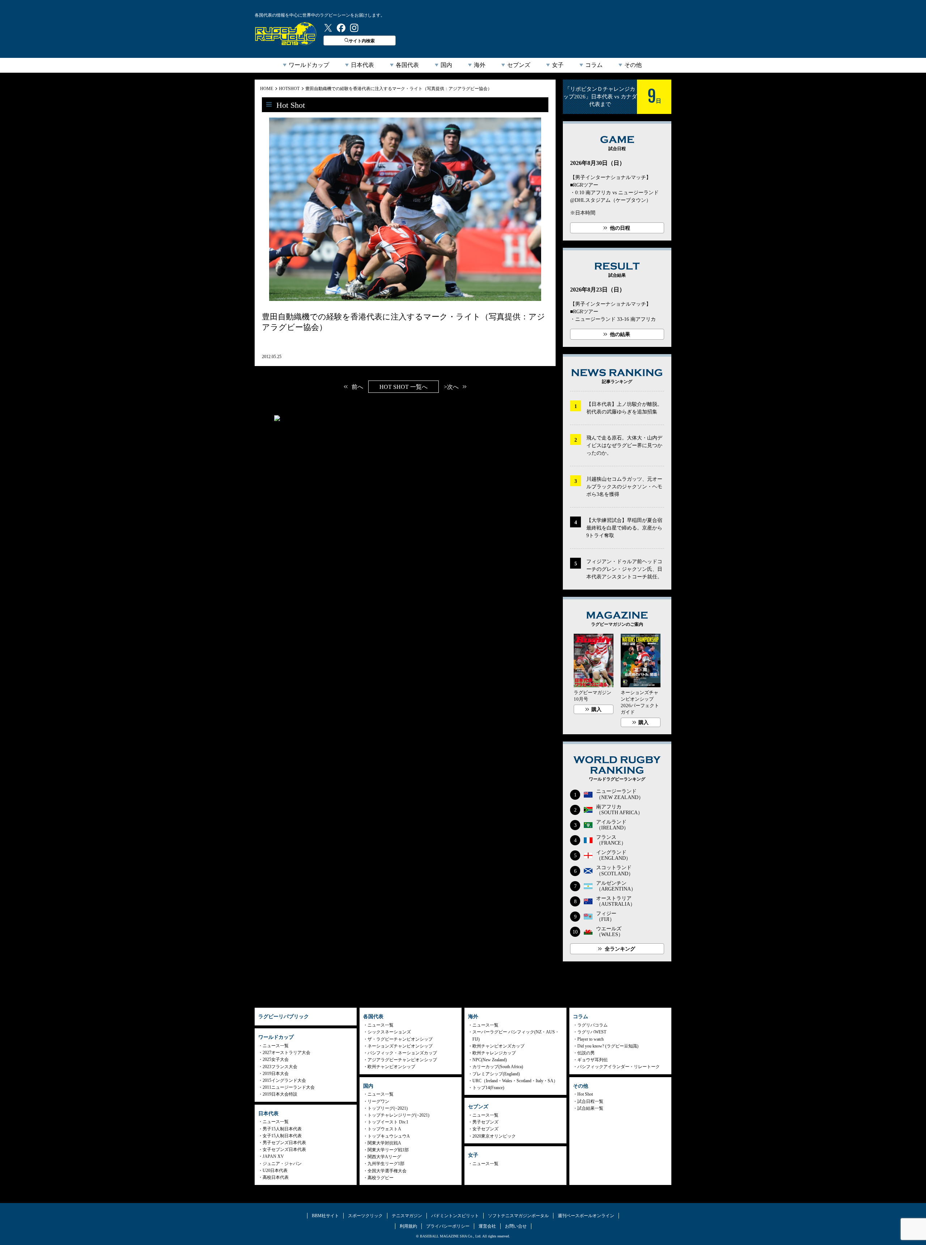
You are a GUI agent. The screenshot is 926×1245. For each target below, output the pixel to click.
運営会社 (487, 1226)
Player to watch (590, 1039)
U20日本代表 (275, 1170)
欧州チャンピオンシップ (391, 1066)
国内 (446, 65)
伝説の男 (586, 1052)
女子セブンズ (485, 1128)
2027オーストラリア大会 (286, 1052)
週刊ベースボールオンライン (586, 1215)
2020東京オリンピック (494, 1136)
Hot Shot (585, 1094)
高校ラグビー (381, 1177)
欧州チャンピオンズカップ (498, 1046)
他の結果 (620, 334)
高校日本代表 (276, 1177)
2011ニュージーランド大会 (289, 1087)
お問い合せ (516, 1226)
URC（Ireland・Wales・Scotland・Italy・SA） (515, 1080)
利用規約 (408, 1226)
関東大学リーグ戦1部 (388, 1149)
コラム (594, 65)
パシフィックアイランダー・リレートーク (618, 1066)
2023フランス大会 (280, 1066)
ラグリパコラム (592, 1025)
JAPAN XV (273, 1156)
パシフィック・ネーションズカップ (402, 1052)
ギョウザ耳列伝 (592, 1059)
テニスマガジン (407, 1215)
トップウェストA (384, 1128)
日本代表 (362, 65)
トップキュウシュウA (389, 1136)
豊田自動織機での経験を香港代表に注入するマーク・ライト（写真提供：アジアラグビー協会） (398, 88)
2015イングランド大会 (284, 1080)
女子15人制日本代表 (282, 1135)
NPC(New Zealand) (489, 1059)
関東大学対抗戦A (384, 1143)
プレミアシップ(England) (496, 1073)
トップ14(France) (488, 1087)
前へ (357, 387)
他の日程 (620, 228)
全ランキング (620, 949)
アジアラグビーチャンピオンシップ (402, 1059)
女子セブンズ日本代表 (284, 1149)
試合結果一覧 (590, 1108)
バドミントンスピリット (455, 1215)
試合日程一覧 (590, 1101)
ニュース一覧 (276, 1045)
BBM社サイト (325, 1215)
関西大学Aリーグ (384, 1156)
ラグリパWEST (591, 1031)
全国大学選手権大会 (387, 1170)
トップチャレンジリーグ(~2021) (398, 1115)
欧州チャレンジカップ (494, 1052)
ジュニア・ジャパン (282, 1163)
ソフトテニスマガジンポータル (518, 1215)
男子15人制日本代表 (282, 1128)
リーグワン (378, 1101)
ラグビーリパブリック (286, 33)
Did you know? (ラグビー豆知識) (607, 1046)
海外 (479, 65)
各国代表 (407, 65)
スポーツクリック (365, 1215)
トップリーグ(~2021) (388, 1108)
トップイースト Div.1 (388, 1122)
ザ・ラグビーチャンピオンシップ (400, 1039)
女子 (558, 65)
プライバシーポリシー (448, 1226)
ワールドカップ (309, 65)
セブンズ (518, 65)
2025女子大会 (276, 1059)
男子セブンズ (485, 1122)
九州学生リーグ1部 (386, 1163)
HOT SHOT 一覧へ (403, 387)
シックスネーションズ (389, 1031)
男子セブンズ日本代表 (284, 1142)
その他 (633, 65)
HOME (266, 88)
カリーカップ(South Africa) (497, 1066)
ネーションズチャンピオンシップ (400, 1046)
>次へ (451, 387)
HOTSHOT (289, 88)
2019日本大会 (276, 1073)
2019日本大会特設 (280, 1094)
